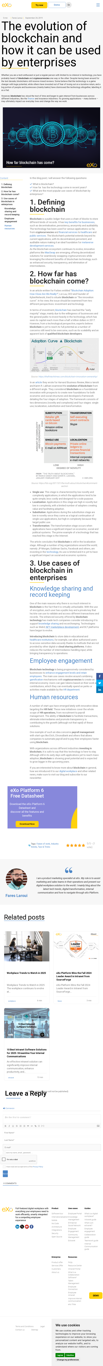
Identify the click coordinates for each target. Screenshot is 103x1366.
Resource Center (75, 1265)
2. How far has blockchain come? (10, 193)
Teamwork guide (91, 1240)
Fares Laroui (16, 895)
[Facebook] (32, 1227)
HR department (71, 689)
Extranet (71, 1240)
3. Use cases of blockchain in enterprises (9, 201)
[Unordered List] (24, 1126)
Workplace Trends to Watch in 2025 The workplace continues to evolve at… (26, 988)
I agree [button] (60, 1355)
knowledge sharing (49, 623)
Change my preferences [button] (68, 1360)
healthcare (86, 232)
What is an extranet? (88, 1224)
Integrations (57, 1230)
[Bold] (5, 1126)
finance (31, 98)
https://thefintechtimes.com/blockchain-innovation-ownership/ (68, 376)
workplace (12, 1001)
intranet (11, 1078)
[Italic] (9, 1126)
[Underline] (13, 1126)
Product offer (57, 1262)
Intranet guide (90, 1219)
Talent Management (73, 1282)
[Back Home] (6, 6)
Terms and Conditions (24, 1326)
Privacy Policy (38, 1167)
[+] (42, 1126)
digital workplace (68, 771)
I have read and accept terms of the (24, 1167)
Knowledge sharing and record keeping (12, 211)
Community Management (73, 1236)
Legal (42, 1326)
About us (55, 1272)
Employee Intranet (72, 1293)
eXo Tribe (72, 1304)
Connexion (9, 1108)
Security (55, 1233)
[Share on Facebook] (99, 676)
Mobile (54, 1220)
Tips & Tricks (44, 847)
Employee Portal (75, 1213)
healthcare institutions (42, 639)
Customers (56, 1269)
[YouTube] (27, 1227)
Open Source (57, 1236)
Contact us (20, 1329)
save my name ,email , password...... (19, 1153)
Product (55, 1208)
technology (52, 551)
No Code (55, 1223)
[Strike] (17, 1126)
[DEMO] (99, 34)
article (38, 382)
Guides (87, 1208)
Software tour (57, 1213)
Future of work (43, 844)
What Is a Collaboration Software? (73, 1275)
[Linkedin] (17, 1227)
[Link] (35, 1126)
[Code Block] (32, 1126)
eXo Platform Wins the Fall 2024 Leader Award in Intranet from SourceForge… (73, 988)
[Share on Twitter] (99, 683)
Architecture (57, 1226)
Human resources (10, 227)
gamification (36, 679)
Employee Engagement (73, 1230)
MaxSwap (50, 252)
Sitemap (34, 1329)
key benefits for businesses (80, 222)
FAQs (70, 1262)
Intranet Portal (74, 1269)
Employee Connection (73, 1288)
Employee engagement (11, 220)
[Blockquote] (28, 1126)
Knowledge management (73, 1218)
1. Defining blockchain (6, 186)
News (60, 1001)
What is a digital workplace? (91, 1214)
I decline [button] (70, 1355)
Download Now (27, 824)
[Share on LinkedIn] (99, 689)
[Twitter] (22, 1227)
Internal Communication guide (91, 1246)
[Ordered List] (20, 1126)
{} (39, 1126)
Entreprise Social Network (74, 1224)
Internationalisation (60, 1217)
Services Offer (57, 1265)
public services (38, 235)
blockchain (61, 310)
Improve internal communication (75, 1299)
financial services (68, 232)
